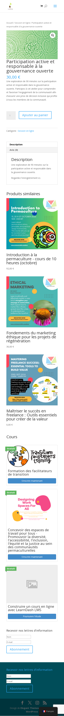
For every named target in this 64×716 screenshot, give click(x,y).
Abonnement (19, 649)
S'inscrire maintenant (32, 480)
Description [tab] (16, 144)
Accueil (9, 22)
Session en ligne (22, 22)
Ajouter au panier (35, 115)
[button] (52, 35)
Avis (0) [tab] (14, 149)
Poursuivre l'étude (32, 616)
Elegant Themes (30, 708)
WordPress (32, 711)
